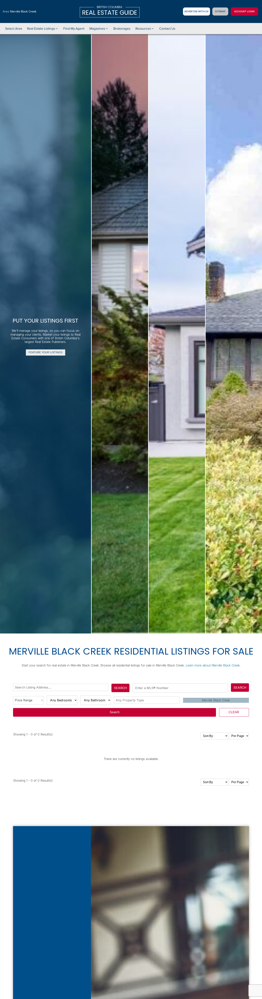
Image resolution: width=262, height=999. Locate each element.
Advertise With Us (196, 11)
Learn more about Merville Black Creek (213, 665)
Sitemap (220, 11)
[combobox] (61, 687)
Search (120, 688)
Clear (234, 712)
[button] (43, 28)
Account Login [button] (244, 11)
